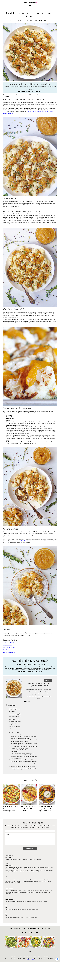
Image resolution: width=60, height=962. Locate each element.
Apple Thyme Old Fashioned (9, 642)
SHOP (36, 932)
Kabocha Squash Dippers (9, 652)
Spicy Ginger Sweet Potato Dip (10, 650)
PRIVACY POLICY (29, 959)
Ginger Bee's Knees (25, 540)
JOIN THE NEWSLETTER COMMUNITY (30, 91)
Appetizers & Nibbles (10, 806)
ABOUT (30, 932)
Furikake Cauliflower (8, 113)
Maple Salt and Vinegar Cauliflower (45, 111)
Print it (48, 680)
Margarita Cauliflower (31, 111)
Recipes (24, 932)
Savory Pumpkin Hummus (9, 647)
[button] (30, 5)
